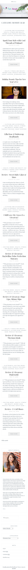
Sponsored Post (20, 35)
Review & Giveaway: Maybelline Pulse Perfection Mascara (14, 256)
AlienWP (14, 568)
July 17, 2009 (14, 219)
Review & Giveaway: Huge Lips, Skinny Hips (14, 297)
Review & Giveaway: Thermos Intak (14, 336)
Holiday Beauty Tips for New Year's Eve (14, 80)
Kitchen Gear (15, 330)
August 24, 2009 (14, 179)
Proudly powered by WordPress (10, 567)
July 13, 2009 (14, 340)
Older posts (4, 440)
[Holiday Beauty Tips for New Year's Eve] (14, 98)
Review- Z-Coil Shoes (14, 409)
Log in (4, 548)
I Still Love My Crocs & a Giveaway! (14, 216)
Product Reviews (18, 33)
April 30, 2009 (14, 411)
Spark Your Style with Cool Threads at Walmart (14, 41)
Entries (5, 551)
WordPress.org (6, 557)
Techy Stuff (19, 368)
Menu (14, 1)
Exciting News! (8, 126)
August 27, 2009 (14, 139)
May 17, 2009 (14, 377)
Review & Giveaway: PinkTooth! (14, 373)
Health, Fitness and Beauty (14, 32)
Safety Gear (20, 405)
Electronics (8, 365)
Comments (6, 554)
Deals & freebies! (9, 208)
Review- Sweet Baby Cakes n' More (14, 175)
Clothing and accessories (14, 30)
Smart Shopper (7, 35)
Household (6, 330)
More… (4, 508)
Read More (15, 65)
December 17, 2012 (14, 84)
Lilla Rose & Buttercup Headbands (14, 135)
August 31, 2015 (14, 45)
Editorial (20, 208)
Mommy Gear (7, 33)
